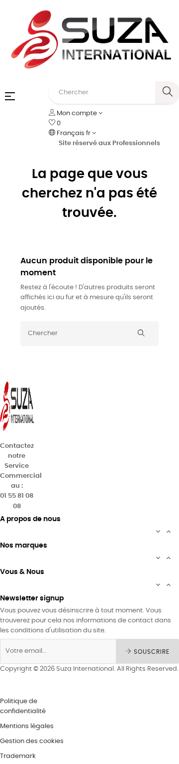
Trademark (18, 756)
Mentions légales (27, 726)
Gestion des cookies (32, 741)
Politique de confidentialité (23, 706)
